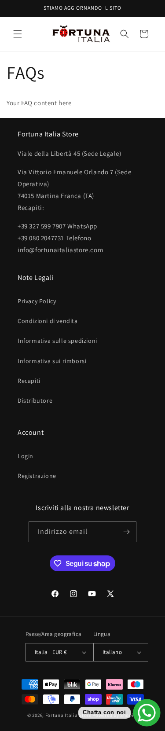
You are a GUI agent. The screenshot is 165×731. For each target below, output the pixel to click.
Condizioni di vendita (48, 321)
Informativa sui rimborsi (52, 361)
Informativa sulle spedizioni (57, 341)
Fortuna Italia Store (69, 715)
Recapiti (29, 381)
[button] (17, 34)
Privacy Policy (37, 301)
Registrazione (37, 476)
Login (25, 456)
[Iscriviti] (126, 532)
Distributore (35, 400)
